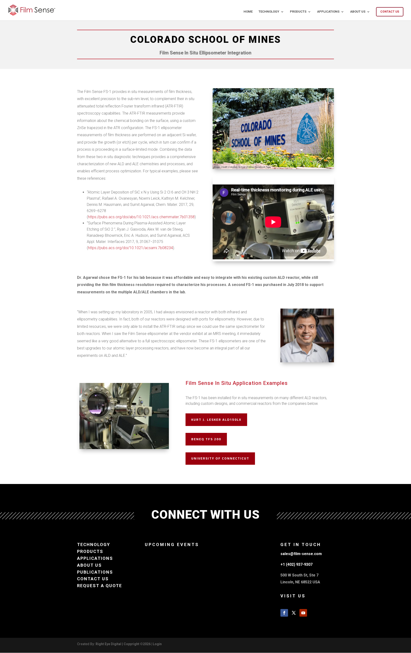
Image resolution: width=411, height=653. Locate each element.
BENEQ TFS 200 (206, 439)
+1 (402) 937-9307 (296, 564)
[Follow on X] (294, 613)
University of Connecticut (220, 458)
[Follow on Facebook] (284, 613)
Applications (328, 11)
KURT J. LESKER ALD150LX (216, 419)
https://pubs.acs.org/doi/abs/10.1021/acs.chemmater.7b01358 (141, 217)
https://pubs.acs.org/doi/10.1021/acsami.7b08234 (130, 248)
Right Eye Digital (108, 644)
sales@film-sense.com (301, 553)
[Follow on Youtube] (303, 613)
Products (298, 11)
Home (248, 11)
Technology (269, 11)
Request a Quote (99, 585)
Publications (95, 572)
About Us (357, 11)
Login (157, 644)
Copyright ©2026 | (138, 644)
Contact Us (389, 11)
